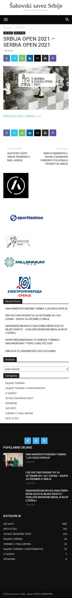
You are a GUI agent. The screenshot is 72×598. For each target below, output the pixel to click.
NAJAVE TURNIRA (15, 383)
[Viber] (53, 58)
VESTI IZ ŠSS (19, 33)
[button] (67, 19)
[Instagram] (36, 440)
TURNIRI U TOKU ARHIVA (19, 413)
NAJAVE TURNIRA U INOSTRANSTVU (25, 388)
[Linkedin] (29, 58)
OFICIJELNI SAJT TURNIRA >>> (22, 116)
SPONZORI (11, 403)
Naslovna (7, 27)
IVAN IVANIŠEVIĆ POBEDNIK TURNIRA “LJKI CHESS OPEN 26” (36, 308)
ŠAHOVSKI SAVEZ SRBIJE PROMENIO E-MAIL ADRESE (19, 157)
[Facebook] (6, 58)
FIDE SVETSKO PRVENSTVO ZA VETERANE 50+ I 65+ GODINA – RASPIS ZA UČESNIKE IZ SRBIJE (33, 317)
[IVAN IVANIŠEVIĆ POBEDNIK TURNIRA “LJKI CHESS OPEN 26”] (13, 460)
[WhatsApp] (22, 58)
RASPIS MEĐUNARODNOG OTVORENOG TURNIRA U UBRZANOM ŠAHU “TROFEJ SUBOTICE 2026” (32, 342)
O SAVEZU (10, 393)
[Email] (37, 58)
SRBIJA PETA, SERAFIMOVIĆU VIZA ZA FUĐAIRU (30, 351)
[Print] (45, 58)
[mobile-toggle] (5, 19)
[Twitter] (14, 58)
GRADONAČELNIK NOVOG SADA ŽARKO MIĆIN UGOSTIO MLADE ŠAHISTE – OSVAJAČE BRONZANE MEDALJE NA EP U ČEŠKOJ (36, 329)
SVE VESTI (19, 27)
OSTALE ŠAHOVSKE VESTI (19, 398)
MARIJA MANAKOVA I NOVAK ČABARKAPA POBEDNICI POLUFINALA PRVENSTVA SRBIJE (54, 158)
